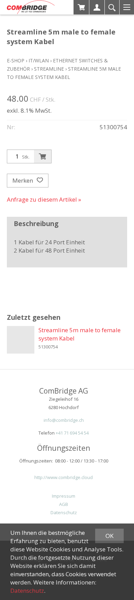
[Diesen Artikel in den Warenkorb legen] (42, 156)
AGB (63, 504)
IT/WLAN (39, 60)
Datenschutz (64, 512)
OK (109, 536)
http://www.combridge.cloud (63, 477)
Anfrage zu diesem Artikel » (44, 199)
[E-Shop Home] (31, 7)
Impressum (63, 496)
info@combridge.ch (64, 420)
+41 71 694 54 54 (72, 433)
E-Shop (15, 60)
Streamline (49, 68)
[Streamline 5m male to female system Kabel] (20, 340)
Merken (23, 180)
